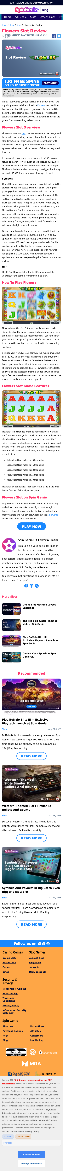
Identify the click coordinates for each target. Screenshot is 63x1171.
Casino (6, 967)
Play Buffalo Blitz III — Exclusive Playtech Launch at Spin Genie (40, 640)
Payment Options (12, 1030)
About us (7, 1026)
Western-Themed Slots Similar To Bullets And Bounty (26, 807)
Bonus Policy (10, 993)
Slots (33, 16)
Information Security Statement (14, 1011)
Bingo (5, 971)
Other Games (47, 16)
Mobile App (36, 1040)
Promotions (37, 1026)
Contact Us (36, 1035)
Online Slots (9, 957)
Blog (12, 25)
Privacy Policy (10, 1005)
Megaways (35, 962)
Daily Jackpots (37, 971)
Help (5, 1035)
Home (7, 16)
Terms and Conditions (8, 999)
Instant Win (9, 962)
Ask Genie (21, 16)
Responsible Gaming (14, 988)
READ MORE (31, 756)
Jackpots (34, 967)
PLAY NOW (31, 526)
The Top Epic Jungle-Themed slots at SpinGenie (40, 622)
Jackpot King (36, 957)
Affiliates (35, 1030)
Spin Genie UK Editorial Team (38, 540)
